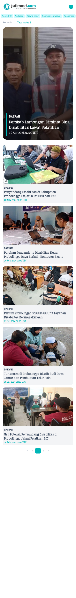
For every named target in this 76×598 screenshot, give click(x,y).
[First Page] (27, 451)
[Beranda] (19, 7)
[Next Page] (44, 451)
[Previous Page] (32, 451)
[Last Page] (49, 451)
